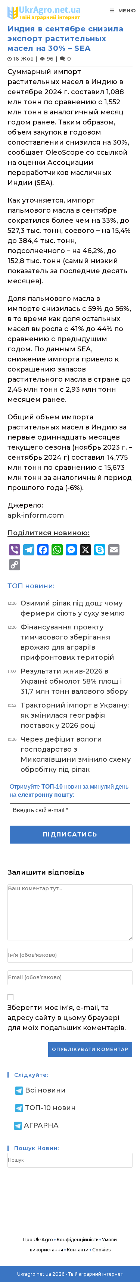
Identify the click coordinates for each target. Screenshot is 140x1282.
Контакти (77, 1249)
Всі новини (45, 1090)
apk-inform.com (35, 515)
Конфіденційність (77, 1239)
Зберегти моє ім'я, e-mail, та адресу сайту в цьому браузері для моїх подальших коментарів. (66, 1018)
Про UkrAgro (38, 1239)
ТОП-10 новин (50, 1108)
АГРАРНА (41, 1125)
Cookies (101, 1249)
